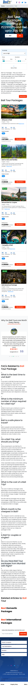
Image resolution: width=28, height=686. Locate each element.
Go (20, 35)
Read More (23, 96)
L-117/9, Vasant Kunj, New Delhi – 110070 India (14, 674)
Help (3, 654)
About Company (6, 642)
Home (2, 684)
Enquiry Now (14, 684)
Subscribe (23, 633)
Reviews (4, 650)
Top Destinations (6, 646)
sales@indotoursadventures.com (14, 672)
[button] (10, 356)
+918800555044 (14, 670)
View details (19, 139)
